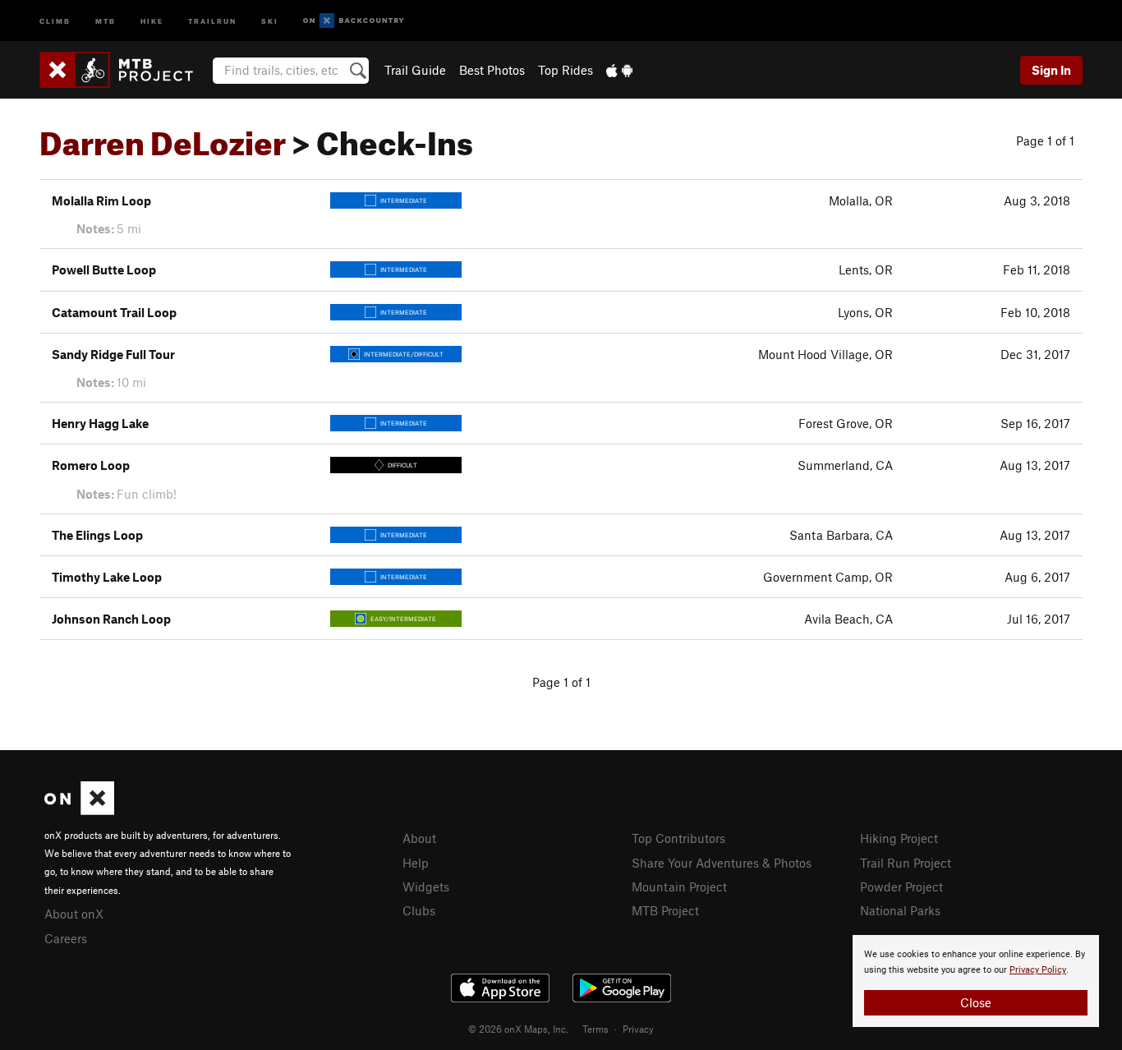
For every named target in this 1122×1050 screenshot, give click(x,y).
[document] (976, 980)
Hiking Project (899, 838)
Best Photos (492, 69)
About (419, 838)
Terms (595, 1028)
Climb (55, 20)
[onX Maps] (79, 810)
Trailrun (212, 20)
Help (415, 862)
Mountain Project (679, 886)
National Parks (900, 910)
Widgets (425, 886)
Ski (269, 20)
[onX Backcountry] (353, 20)
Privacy (638, 1028)
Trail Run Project (905, 862)
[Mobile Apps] (619, 69)
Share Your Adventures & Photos (722, 862)
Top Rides (565, 69)
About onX (73, 913)
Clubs (418, 910)
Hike (151, 20)
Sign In (1051, 69)
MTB (105, 20)
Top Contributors (678, 838)
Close (975, 1002)
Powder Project (901, 886)
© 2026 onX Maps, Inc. (518, 1028)
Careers (65, 938)
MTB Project (665, 910)
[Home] (124, 70)
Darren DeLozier (162, 137)
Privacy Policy (1037, 970)
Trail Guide (415, 69)
